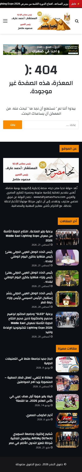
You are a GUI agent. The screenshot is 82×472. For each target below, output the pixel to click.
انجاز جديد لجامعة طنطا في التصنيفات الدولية (29, 361)
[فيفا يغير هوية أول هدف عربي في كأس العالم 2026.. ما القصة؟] (67, 402)
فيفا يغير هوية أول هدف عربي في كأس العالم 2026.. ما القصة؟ (31, 399)
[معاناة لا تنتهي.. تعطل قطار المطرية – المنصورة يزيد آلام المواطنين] (67, 383)
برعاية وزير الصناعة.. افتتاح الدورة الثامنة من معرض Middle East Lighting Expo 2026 (28, 236)
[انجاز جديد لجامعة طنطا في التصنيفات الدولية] (67, 364)
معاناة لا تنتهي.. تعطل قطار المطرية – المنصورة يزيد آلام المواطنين (29, 380)
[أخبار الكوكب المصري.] (67, 421)
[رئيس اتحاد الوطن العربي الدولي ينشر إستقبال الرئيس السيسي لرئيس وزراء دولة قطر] (67, 299)
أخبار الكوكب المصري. (39, 415)
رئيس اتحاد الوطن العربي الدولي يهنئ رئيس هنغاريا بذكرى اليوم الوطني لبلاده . (29, 256)
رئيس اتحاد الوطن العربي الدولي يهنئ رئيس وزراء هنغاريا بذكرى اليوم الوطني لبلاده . (28, 277)
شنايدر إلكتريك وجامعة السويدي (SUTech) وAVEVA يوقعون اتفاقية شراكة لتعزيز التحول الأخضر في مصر (31, 438)
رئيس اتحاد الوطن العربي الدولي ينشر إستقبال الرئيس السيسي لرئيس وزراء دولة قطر (29, 298)
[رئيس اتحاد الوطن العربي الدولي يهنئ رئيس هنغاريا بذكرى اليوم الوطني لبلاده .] (67, 257)
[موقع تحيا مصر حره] (41, 21)
